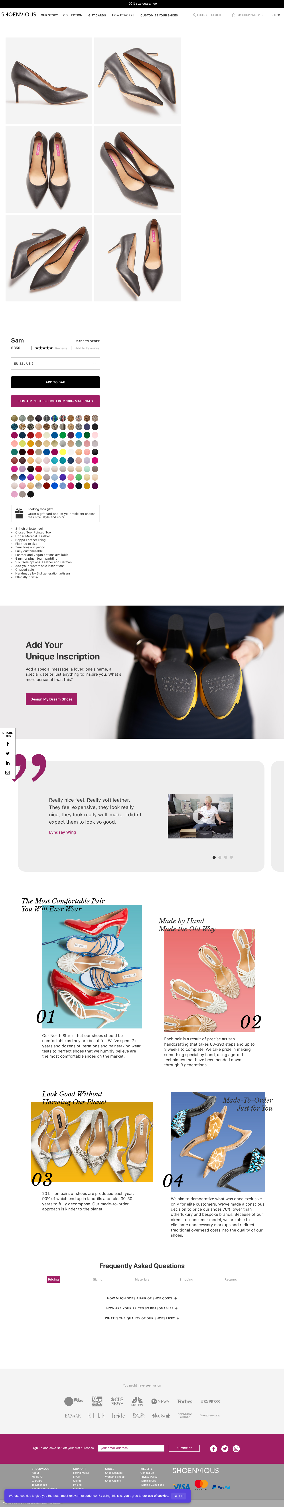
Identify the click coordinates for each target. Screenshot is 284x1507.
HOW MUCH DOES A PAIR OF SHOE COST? (140, 1298)
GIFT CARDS (97, 15)
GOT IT (179, 1496)
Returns (231, 1279)
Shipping (186, 1279)
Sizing (98, 1279)
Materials (142, 1279)
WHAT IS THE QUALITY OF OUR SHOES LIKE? (141, 1318)
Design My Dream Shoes (51, 699)
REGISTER (214, 15)
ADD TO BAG (55, 382)
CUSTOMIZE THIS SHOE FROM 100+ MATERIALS (55, 401)
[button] (243, 1485)
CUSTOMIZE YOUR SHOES (159, 15)
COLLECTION (72, 15)
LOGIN (201, 15)
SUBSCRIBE (184, 1448)
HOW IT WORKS (123, 15)
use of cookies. (158, 1495)
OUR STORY (49, 15)
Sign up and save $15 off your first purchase (63, 1448)
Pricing (53, 1279)
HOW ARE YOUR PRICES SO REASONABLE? (140, 1308)
